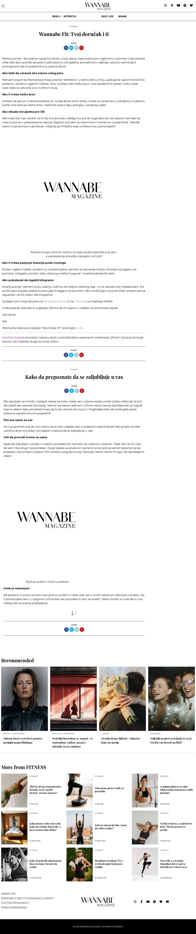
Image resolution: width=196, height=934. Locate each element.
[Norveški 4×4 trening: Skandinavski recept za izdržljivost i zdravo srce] (145, 864)
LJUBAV (74, 369)
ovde (79, 328)
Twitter (79, 301)
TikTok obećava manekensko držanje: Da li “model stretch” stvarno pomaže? (45, 789)
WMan (122, 16)
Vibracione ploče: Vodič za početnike (109, 790)
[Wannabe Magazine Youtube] (178, 6)
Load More (98, 643)
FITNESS (73, 26)
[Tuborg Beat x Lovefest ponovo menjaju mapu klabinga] (24, 699)
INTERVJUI (70, 16)
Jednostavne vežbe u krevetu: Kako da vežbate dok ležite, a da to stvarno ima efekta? (45, 826)
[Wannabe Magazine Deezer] (191, 6)
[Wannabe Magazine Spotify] (185, 6)
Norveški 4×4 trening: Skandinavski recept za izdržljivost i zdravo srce (173, 863)
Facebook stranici (55, 301)
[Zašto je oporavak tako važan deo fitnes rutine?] (79, 827)
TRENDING (155, 733)
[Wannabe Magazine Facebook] (172, 6)
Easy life (107, 16)
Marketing (8, 893)
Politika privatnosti (15, 903)
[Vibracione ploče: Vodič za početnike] (79, 790)
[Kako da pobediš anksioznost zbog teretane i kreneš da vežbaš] (14, 864)
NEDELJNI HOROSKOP (63, 733)
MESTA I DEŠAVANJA (14, 733)
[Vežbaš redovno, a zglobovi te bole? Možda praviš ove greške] (145, 827)
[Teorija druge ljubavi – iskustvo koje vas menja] (122, 699)
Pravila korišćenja (14, 907)
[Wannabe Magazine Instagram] (165, 6)
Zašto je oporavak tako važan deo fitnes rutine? (110, 827)
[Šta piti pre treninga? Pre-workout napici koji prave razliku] (79, 864)
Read (55, 16)
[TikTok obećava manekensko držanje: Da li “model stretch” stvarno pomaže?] (14, 790)
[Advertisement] (169, 44)
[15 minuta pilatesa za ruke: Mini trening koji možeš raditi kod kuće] (145, 790)
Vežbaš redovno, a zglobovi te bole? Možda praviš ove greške (176, 826)
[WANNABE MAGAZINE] (98, 906)
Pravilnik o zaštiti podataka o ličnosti (27, 898)
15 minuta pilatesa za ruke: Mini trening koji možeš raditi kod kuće (176, 789)
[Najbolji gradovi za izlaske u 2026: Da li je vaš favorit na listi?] (171, 699)
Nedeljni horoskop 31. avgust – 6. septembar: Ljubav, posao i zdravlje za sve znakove (72, 742)
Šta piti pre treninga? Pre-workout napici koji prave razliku (109, 863)
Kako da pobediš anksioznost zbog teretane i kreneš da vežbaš (45, 863)
